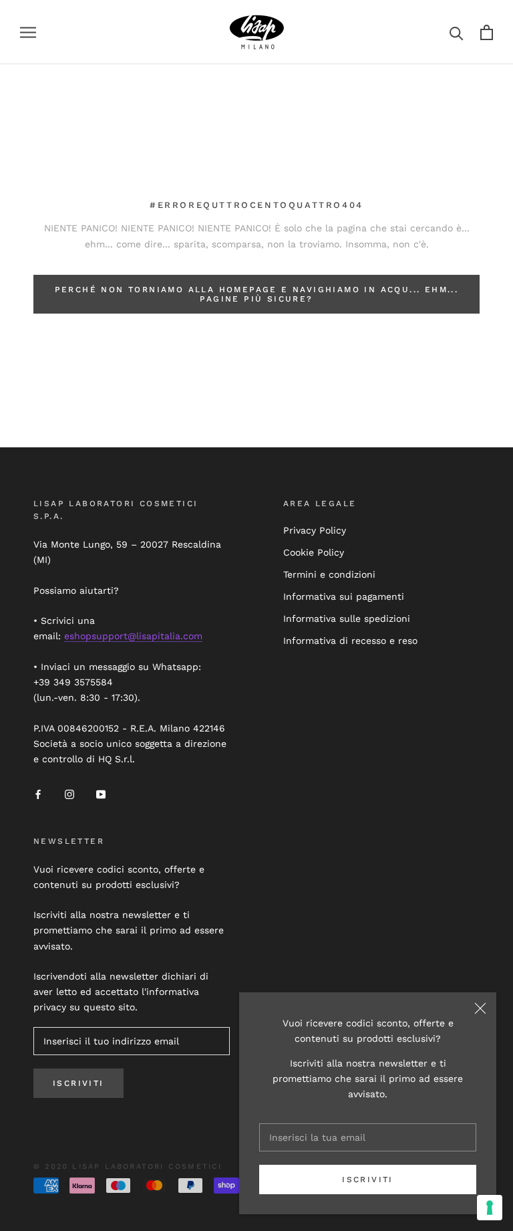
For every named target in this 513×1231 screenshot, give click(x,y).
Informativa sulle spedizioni (346, 618)
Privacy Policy (314, 530)
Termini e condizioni (329, 574)
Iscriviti (367, 1179)
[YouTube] (101, 794)
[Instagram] (69, 794)
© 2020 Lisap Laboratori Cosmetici (127, 1166)
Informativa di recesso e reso (350, 640)
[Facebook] (38, 794)
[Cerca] (457, 32)
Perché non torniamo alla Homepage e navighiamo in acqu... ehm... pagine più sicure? (257, 294)
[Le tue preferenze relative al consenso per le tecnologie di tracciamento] (489, 1207)
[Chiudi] (480, 1008)
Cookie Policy (313, 552)
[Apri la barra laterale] (28, 32)
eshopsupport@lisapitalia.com (133, 636)
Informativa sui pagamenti (343, 596)
